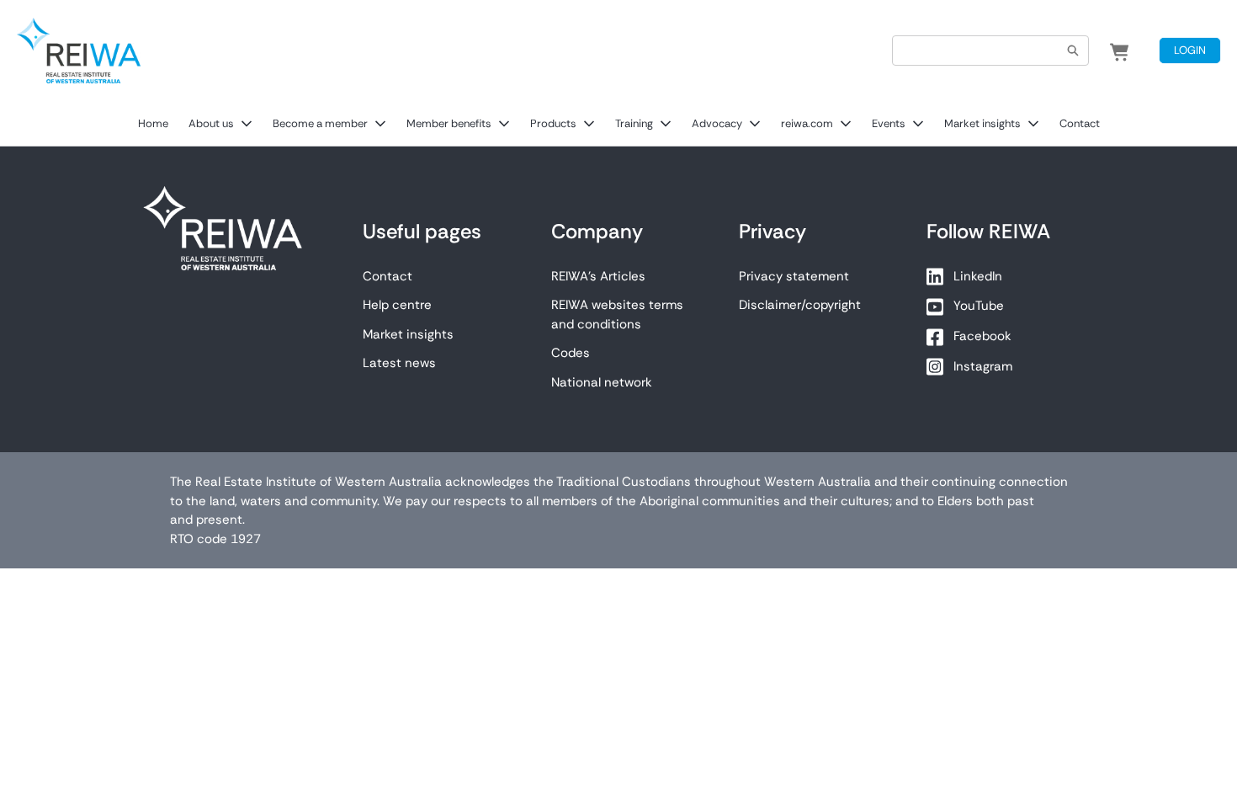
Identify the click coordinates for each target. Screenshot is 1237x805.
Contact (1079, 123)
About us (211, 123)
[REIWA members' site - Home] (79, 50)
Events (888, 123)
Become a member (320, 123)
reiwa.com (807, 123)
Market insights (982, 123)
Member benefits (448, 123)
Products (553, 123)
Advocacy (717, 123)
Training (634, 123)
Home (153, 123)
